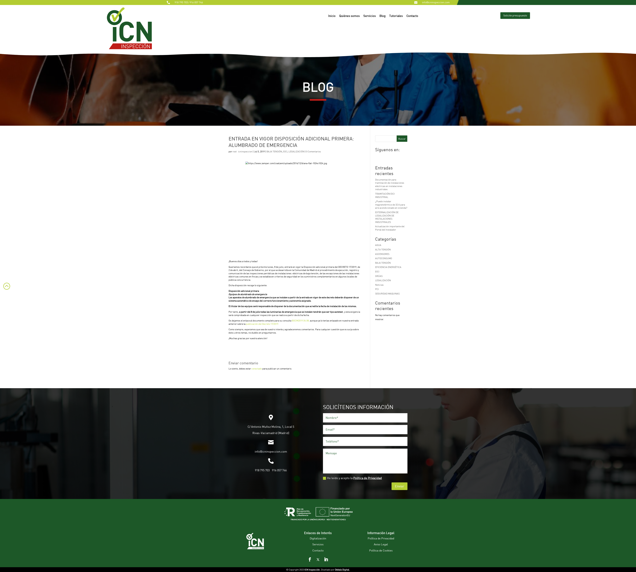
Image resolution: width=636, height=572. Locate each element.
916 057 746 (196, 2)
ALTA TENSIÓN (383, 249)
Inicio (332, 16)
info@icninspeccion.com (436, 2)
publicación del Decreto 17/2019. (262, 323)
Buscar (402, 138)
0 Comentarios (313, 151)
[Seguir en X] (318, 559)
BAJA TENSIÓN (274, 151)
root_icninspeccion (242, 151)
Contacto (412, 16)
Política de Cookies (381, 550)
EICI (285, 151)
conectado (256, 368)
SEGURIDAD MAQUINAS (387, 293)
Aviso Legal (381, 544)
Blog (382, 16)
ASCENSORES (382, 254)
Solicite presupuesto (515, 15)
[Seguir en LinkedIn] (326, 559)
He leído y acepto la (354, 478)
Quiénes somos (349, 16)
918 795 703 (181, 2)
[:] (5, 291)
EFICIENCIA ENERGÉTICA (388, 267)
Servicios (369, 16)
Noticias (379, 284)
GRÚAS (379, 276)
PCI (377, 289)
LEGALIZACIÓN (296, 151)
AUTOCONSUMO (383, 258)
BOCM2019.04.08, (300, 320)
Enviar (399, 486)
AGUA (378, 245)
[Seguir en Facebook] (310, 559)
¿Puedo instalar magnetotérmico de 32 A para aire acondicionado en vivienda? (391, 204)
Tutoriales (396, 16)
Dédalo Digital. (342, 569)
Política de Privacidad (367, 478)
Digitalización (318, 538)
